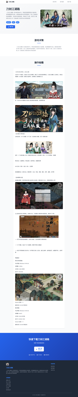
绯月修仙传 (8, 389)
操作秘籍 (62, 1)
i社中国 (7, 387)
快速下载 (69, 1)
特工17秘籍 (8, 386)
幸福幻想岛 (8, 384)
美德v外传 (8, 380)
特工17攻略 (8, 382)
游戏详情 (54, 1)
